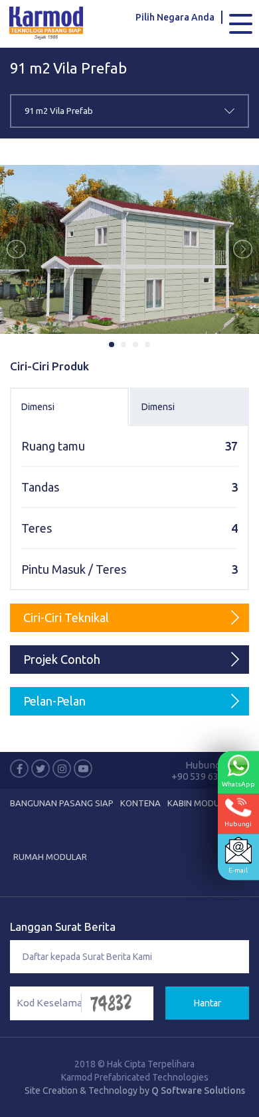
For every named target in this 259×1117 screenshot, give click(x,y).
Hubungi (238, 823)
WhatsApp (238, 783)
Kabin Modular (201, 803)
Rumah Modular (50, 856)
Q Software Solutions (198, 1090)
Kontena (140, 803)
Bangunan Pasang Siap (62, 803)
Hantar (207, 1003)
